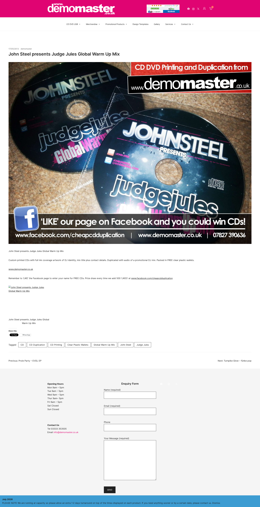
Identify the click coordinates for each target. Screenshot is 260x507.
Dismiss (216, 503)
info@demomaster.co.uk (66, 432)
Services (169, 24)
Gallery (157, 24)
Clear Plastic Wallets (77, 344)
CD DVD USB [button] (72, 24)
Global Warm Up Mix (104, 344)
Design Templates (140, 24)
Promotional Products (114, 24)
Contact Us (186, 24)
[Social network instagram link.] (193, 8)
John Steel (125, 344)
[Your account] (204, 8)
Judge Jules (142, 344)
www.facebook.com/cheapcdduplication (152, 278)
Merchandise (91, 24)
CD (22, 344)
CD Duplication (37, 344)
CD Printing (56, 344)
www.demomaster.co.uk (21, 269)
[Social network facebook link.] (188, 8)
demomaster (26, 49)
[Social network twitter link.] (198, 8)
